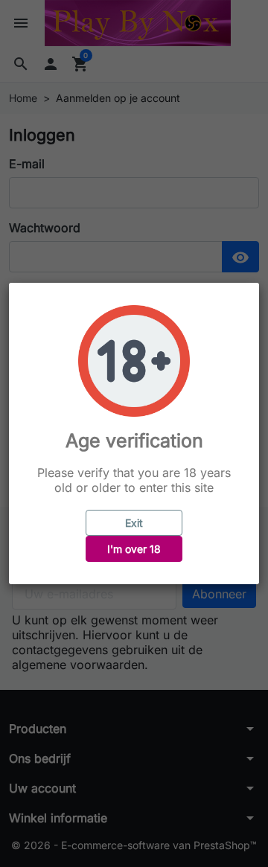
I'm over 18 (134, 549)
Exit (134, 522)
